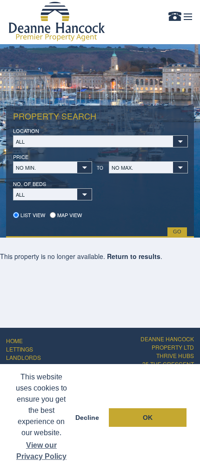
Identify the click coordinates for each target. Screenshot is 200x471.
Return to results (133, 256)
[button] (100, 141)
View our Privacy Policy (41, 450)
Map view (69, 215)
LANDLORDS (23, 357)
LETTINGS (19, 349)
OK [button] (148, 417)
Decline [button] (87, 417)
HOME (14, 341)
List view (32, 215)
